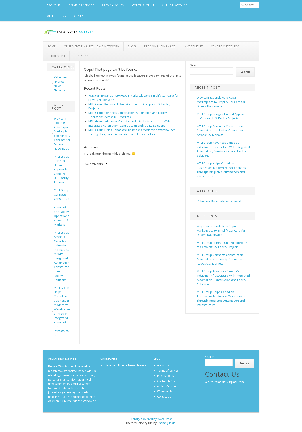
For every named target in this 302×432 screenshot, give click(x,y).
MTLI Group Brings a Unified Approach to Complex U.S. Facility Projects (62, 169)
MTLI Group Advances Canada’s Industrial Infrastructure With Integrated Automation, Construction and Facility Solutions (62, 256)
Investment (193, 46)
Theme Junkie (166, 423)
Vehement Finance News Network (91, 46)
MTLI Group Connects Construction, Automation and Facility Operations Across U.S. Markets (61, 207)
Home (51, 46)
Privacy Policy (113, 5)
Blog (132, 46)
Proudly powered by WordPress (151, 419)
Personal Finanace (160, 46)
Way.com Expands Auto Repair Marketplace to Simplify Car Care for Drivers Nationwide (62, 133)
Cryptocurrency (225, 46)
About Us (54, 5)
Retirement (56, 56)
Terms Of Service (81, 5)
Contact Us (82, 15)
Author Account (175, 5)
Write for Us (56, 15)
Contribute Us (143, 5)
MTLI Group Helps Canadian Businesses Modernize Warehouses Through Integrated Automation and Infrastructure (62, 311)
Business (81, 56)
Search (195, 65)
